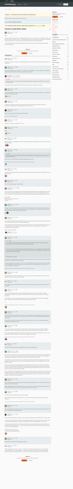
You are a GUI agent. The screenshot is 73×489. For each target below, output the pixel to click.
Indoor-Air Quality (60, 54)
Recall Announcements (60, 79)
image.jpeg (9, 232)
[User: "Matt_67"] (6, 181)
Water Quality (60, 70)
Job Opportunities (60, 77)
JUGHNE (8, 204)
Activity (53, 24)
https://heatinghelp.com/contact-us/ (20, 18)
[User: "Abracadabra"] (6, 76)
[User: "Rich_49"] (7, 213)
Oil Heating (60, 56)
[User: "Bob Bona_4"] (6, 145)
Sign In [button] (24, 53)
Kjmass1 (8, 32)
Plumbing (60, 60)
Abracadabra (9, 75)
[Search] (57, 4)
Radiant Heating (60, 62)
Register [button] (30, 53)
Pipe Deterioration (60, 58)
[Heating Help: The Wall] (10, 4)
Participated (54, 31)
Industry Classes (60, 74)
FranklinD (9, 414)
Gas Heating (60, 50)
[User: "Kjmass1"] (6, 33)
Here (10, 14)
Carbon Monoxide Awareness (60, 43)
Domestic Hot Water (60, 48)
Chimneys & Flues (60, 45)
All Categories (54, 21)
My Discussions (55, 27)
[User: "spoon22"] (6, 176)
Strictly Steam (60, 66)
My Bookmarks (60, 25)
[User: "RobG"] (7, 145)
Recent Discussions (55, 22)
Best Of (53, 30)
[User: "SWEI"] (6, 59)
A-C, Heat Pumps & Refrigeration (60, 39)
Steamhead (9, 187)
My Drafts (60, 28)
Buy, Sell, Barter (60, 72)
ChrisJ (8, 149)
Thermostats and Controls (60, 68)
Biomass (60, 41)
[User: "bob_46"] (6, 110)
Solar (60, 64)
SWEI (8, 58)
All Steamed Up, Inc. (8, 196)
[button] (50, 29)
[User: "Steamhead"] (6, 188)
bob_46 (8, 109)
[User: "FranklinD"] (6, 415)
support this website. (38, 25)
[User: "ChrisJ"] (6, 150)
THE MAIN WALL (60, 37)
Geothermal (60, 52)
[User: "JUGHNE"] (6, 68)
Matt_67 (8, 180)
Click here (6, 22)
